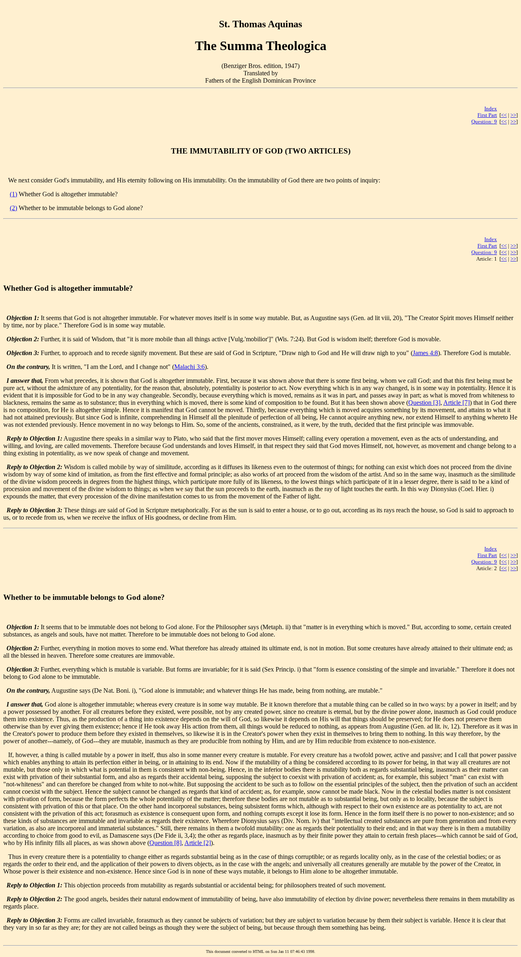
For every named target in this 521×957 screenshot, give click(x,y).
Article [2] (197, 842)
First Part (487, 115)
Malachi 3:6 (189, 366)
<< (504, 115)
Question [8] (165, 842)
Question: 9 (484, 122)
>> (513, 115)
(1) (13, 194)
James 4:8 (425, 352)
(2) (13, 207)
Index (490, 108)
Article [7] (456, 402)
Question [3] (424, 402)
